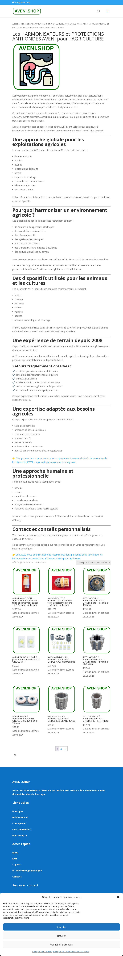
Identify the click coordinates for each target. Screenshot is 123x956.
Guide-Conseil (20, 817)
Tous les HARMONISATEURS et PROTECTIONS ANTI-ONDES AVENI (51, 23)
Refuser (61, 935)
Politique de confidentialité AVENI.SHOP (71, 951)
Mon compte (19, 835)
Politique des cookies (42, 951)
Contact (17, 876)
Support (16, 864)
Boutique (17, 811)
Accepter (61, 927)
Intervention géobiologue (27, 870)
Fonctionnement (21, 829)
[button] (118, 897)
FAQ (14, 858)
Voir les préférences (61, 944)
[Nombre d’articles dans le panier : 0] (15, 755)
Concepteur (19, 823)
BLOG (15, 852)
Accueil (15, 23)
